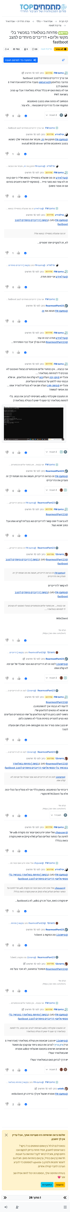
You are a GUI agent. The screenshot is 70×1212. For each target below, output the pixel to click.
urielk (61, 1088)
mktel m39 (45, 82)
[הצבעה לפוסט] (19, 116)
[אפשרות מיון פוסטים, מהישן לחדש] (63, 60)
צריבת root (46, 49)
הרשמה (60, 1184)
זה (42, 139)
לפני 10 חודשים (32, 73)
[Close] (6, 1135)
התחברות (47, 1184)
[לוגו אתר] (43, 8)
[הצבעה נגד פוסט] (7, 116)
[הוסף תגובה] (26, 116)
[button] (65, 1207)
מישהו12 (59, 554)
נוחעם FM (59, 73)
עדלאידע (59, 134)
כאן (41, 377)
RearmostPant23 (55, 305)
